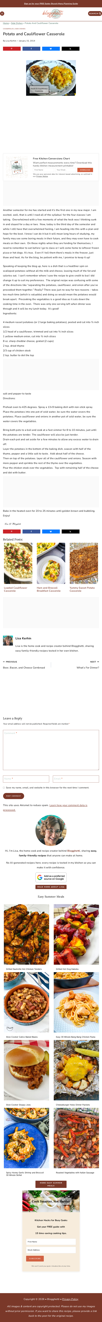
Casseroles (8, 29)
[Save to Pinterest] (12, 49)
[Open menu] (2, 13)
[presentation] (26, 934)
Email (58, 778)
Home (6, 23)
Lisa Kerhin (11, 40)
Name (8, 778)
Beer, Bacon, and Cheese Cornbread (24, 665)
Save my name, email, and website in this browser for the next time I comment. (47, 787)
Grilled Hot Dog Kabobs (67, 969)
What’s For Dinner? (88, 665)
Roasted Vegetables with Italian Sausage (75, 1172)
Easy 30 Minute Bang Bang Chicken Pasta (75, 1037)
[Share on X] (70, 49)
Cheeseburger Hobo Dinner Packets (73, 1104)
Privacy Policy (70, 1299)
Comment (10, 733)
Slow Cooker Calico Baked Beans (22, 1037)
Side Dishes (17, 23)
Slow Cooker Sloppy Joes (18, 1104)
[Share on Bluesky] (51, 49)
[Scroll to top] (95, 1287)
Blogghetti (73, 850)
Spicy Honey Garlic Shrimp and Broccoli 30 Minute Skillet (25, 1173)
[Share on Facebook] (31, 49)
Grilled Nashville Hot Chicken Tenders (24, 969)
